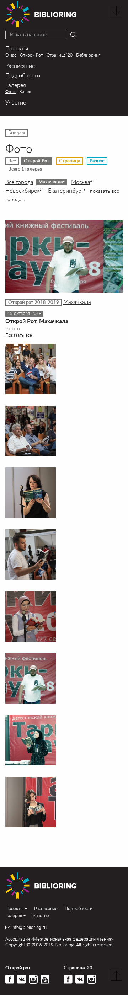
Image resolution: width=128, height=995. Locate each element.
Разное (97, 161)
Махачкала (51, 182)
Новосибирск (24, 190)
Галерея (15, 85)
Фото (10, 91)
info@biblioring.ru (29, 927)
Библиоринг (88, 55)
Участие (15, 102)
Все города (19, 182)
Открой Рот (31, 55)
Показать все (18, 335)
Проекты (16, 48)
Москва (83, 182)
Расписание (20, 65)
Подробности (22, 75)
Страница (69, 161)
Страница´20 (60, 55)
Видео (25, 91)
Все (12, 161)
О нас (10, 55)
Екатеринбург (67, 190)
